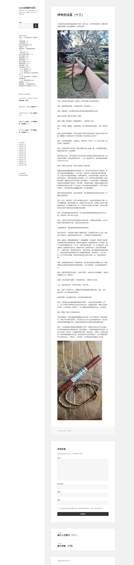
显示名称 (60, 484)
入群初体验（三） (24, 43)
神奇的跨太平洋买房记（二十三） (28, 86)
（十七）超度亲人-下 (25, 71)
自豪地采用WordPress (63, 561)
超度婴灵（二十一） (24, 82)
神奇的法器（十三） (24, 63)
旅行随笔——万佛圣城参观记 (27, 84)
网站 (58, 500)
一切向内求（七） (24, 52)
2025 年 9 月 (22, 146)
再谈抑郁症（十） (24, 58)
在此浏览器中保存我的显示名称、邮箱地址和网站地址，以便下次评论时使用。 (81, 508)
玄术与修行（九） (24, 56)
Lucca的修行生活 (27, 7)
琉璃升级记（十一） (24, 60)
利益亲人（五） (23, 47)
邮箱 (59, 492)
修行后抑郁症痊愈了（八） (26, 54)
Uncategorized (23, 175)
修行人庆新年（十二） (25, 61)
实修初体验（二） (24, 41)
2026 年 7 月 (22, 144)
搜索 (20, 22)
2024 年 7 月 (22, 156)
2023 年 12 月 (23, 165)
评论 (59, 458)
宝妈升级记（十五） (24, 67)
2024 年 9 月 (22, 154)
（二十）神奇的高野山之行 (26, 80)
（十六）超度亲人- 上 (25, 69)
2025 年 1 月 (22, 152)
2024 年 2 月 (22, 161)
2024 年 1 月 (22, 163)
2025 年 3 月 (22, 150)
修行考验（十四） (24, 65)
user (20, 107)
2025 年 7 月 (22, 148)
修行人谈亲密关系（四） (26, 45)
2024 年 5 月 (22, 157)
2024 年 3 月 (22, 159)
